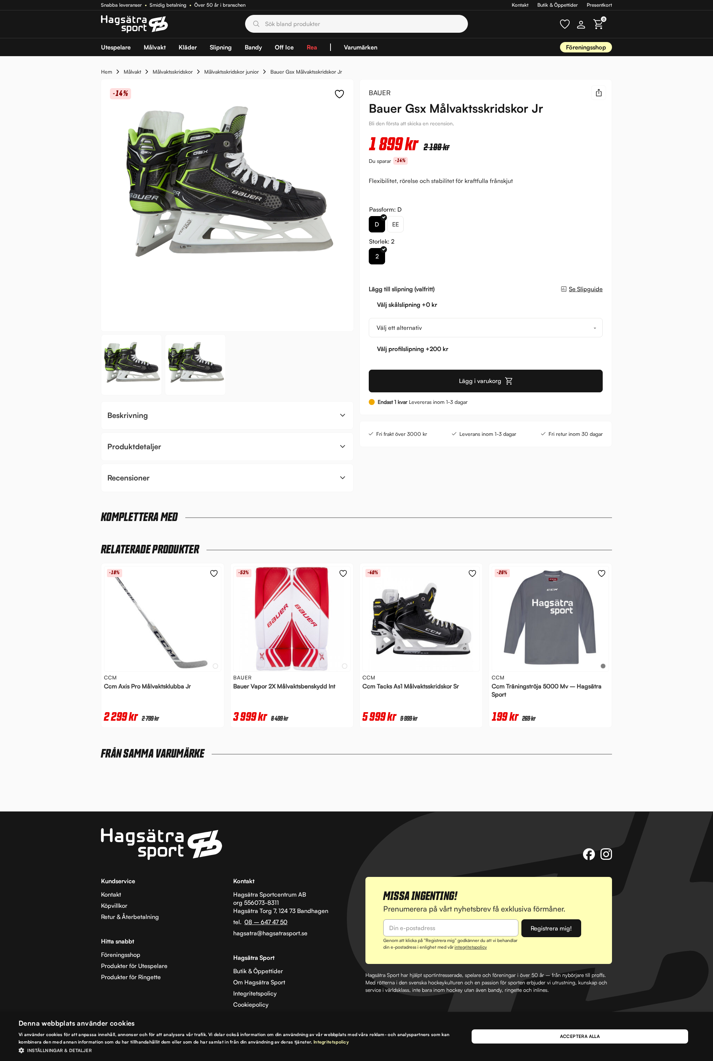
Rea (312, 47)
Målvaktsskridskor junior (231, 71)
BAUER (380, 93)
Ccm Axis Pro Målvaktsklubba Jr (147, 686)
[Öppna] (565, 24)
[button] (227, 415)
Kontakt (520, 5)
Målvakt (132, 71)
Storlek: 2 (381, 241)
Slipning (221, 47)
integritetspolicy (471, 947)
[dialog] (356, 1036)
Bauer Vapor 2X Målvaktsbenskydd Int (284, 686)
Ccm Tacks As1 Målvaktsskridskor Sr (410, 686)
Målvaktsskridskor (173, 71)
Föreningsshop (586, 47)
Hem (106, 71)
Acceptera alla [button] (580, 1036)
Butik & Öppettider (557, 5)
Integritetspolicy (331, 1042)
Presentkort (599, 5)
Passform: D (385, 209)
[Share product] (598, 92)
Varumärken (360, 47)
